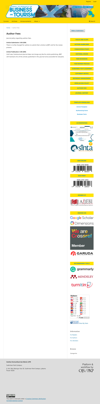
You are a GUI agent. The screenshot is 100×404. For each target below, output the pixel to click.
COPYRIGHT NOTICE (82, 73)
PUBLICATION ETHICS (82, 49)
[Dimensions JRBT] (82, 223)
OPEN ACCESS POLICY (82, 83)
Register (88, 1)
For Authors (73, 338)
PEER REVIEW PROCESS (82, 64)
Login (94, 1)
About (36, 21)
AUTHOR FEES (82, 88)
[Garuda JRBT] (82, 254)
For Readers (73, 335)
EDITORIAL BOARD (82, 54)
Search (92, 21)
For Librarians (74, 341)
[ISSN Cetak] (82, 183)
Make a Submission (77, 31)
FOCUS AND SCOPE (81, 40)
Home (8, 28)
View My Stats (83, 323)
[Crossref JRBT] (82, 238)
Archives (14, 21)
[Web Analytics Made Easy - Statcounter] (74, 323)
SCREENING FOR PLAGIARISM (82, 68)
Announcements (25, 21)
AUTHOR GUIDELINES (82, 44)
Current (6, 21)
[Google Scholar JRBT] (82, 218)
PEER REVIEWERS (82, 59)
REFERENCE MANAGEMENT (82, 78)
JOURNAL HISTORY (81, 93)
